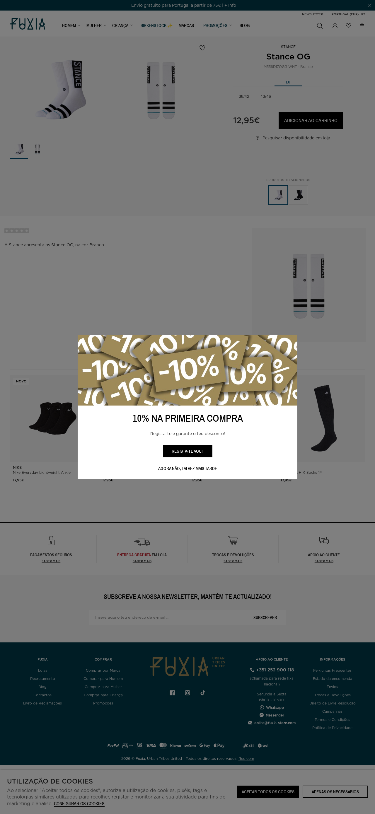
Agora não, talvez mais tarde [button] (187, 468)
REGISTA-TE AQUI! (188, 451)
